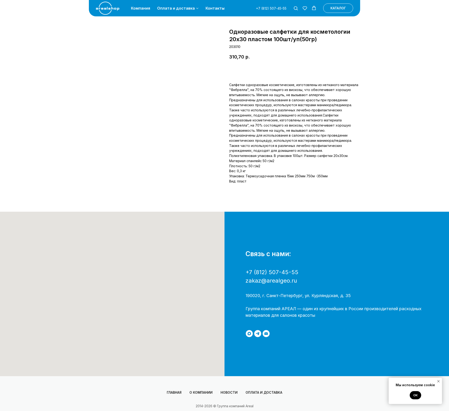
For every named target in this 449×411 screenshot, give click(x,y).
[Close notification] (438, 381)
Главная (174, 392)
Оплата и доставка (176, 8)
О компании (201, 392)
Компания (140, 8)
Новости (229, 392)
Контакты (215, 8)
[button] (295, 8)
